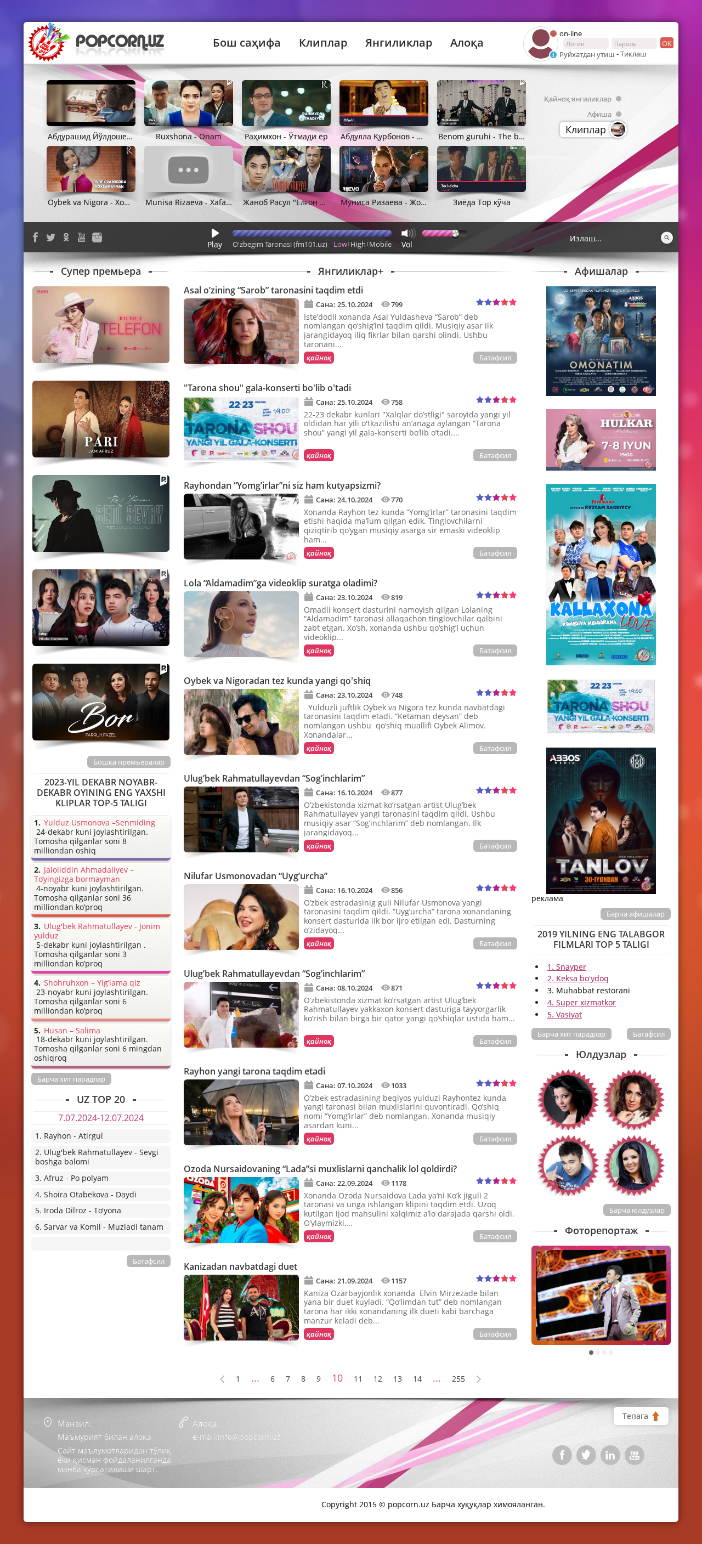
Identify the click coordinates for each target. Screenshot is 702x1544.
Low (340, 244)
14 (417, 1379)
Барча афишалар (636, 914)
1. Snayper (566, 967)
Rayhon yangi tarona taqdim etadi (254, 1071)
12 (377, 1379)
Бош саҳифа (247, 42)
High (358, 244)
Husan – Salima (72, 1031)
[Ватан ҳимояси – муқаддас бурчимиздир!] (601, 1295)
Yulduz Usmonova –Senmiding (99, 823)
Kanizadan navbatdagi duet (240, 1266)
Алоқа (467, 42)
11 (358, 1379)
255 (458, 1379)
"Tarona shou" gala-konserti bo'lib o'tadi (267, 388)
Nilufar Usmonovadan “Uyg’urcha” (255, 876)
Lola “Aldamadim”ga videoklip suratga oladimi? (280, 583)
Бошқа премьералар (129, 762)
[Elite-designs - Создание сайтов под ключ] (78, 1496)
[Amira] (634, 1099)
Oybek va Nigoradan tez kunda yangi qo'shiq (277, 681)
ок (667, 43)
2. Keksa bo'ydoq (578, 978)
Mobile (380, 244)
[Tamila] (634, 1165)
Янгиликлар (398, 42)
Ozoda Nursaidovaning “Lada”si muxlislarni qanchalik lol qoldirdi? (320, 1169)
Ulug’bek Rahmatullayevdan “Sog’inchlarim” (274, 778)
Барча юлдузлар (637, 1210)
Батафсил (495, 358)
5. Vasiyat (564, 1014)
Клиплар (323, 42)
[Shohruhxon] (568, 1165)
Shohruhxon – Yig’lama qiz (92, 983)
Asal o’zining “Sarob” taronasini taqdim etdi (273, 290)
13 (397, 1379)
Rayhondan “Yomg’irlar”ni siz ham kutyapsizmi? (282, 485)
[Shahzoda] (568, 1099)
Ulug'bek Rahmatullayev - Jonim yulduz (97, 931)
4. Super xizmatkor (581, 1002)
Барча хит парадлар (571, 1034)
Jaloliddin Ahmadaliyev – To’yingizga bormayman (84, 875)
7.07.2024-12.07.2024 (101, 1118)
